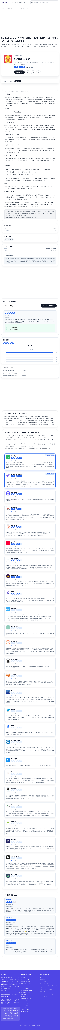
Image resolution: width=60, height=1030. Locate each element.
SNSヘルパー (9, 940)
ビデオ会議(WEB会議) (26, 999)
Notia (13, 691)
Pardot (13, 709)
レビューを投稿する (50, 305)
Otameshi (8, 899)
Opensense (14, 608)
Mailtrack (14, 874)
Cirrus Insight (15, 740)
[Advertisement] (30, 23)
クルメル (13, 674)
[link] (30, 461)
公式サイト (18, 72)
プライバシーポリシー (45, 984)
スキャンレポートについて (46, 989)
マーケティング (24, 1005)
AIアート (23, 977)
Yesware (13, 821)
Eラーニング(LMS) (25, 979)
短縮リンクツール (25, 1009)
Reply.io (13, 725)
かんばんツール (24, 986)
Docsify (13, 456)
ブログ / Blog (43, 992)
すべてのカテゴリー (44, 996)
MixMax (13, 840)
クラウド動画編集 (25, 988)
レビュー (11, 81)
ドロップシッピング (25, 992)
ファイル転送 (24, 1001)
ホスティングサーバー (26, 1003)
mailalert (14, 641)
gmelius (13, 542)
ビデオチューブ (9, 917)
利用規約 (42, 979)
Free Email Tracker (17, 474)
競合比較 (17, 81)
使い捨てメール (24, 1011)
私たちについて (44, 977)
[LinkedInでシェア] (38, 72)
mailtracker (14, 659)
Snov (12, 592)
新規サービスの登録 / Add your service (49, 994)
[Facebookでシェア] (33, 72)
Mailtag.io (14, 759)
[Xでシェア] (28, 72)
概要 (5, 81)
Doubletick (14, 558)
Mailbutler (14, 626)
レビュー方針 (43, 981)
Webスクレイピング (25, 981)
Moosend (14, 507)
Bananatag (14, 575)
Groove (13, 788)
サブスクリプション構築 (26, 990)
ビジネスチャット (25, 996)
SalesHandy (15, 856)
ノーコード (23, 994)
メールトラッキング (9, 239)
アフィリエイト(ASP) (26, 984)
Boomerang (15, 805)
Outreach (14, 492)
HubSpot (14, 525)
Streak (13, 772)
